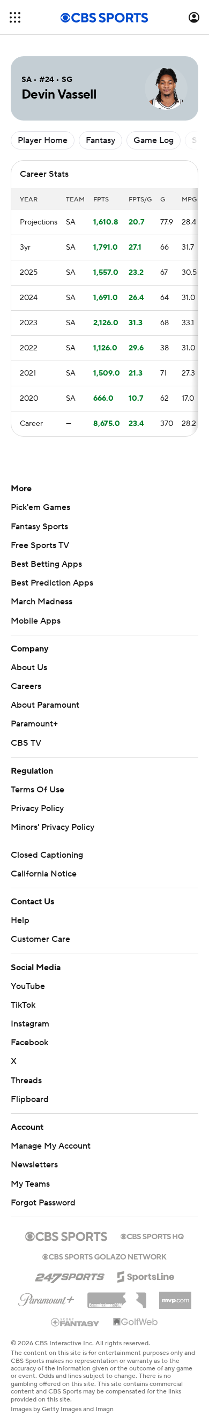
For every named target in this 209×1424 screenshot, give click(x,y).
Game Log (153, 140)
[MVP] (175, 1296)
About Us (29, 667)
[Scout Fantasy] (75, 1321)
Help (20, 920)
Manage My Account (51, 1146)
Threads (26, 1080)
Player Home (43, 140)
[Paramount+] (46, 1297)
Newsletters (34, 1164)
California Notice (44, 873)
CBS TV (26, 743)
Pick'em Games (40, 507)
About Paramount (45, 705)
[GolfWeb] (135, 1322)
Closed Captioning (47, 855)
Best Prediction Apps (52, 583)
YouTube (28, 986)
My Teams (30, 1184)
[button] (15, 17)
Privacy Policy (37, 808)
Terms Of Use (37, 789)
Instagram (30, 1023)
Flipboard (30, 1099)
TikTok (23, 1005)
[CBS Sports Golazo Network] (104, 1255)
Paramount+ (34, 723)
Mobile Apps (36, 621)
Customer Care (40, 939)
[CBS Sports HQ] (152, 1235)
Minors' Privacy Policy (52, 827)
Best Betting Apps (46, 564)
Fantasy (100, 140)
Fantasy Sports (39, 526)
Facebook (29, 1042)
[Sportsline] (146, 1275)
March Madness (41, 601)
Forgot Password (43, 1202)
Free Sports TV (40, 545)
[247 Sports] (69, 1275)
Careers (26, 686)
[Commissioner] (116, 1296)
